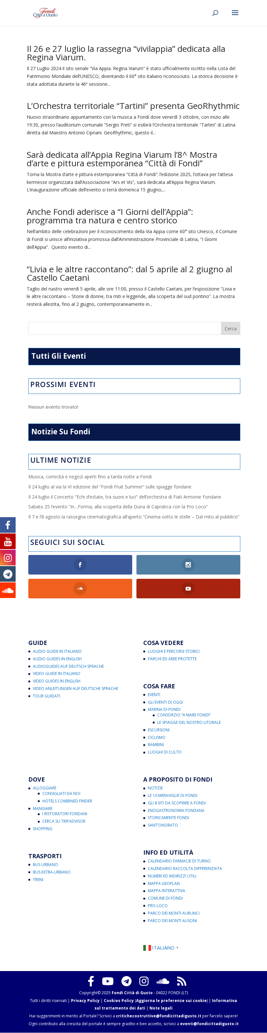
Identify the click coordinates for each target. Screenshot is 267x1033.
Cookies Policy (119, 1000)
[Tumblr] (126, 981)
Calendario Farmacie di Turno (179, 861)
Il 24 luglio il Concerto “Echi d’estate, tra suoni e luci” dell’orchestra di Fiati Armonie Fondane (124, 497)
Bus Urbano (45, 864)
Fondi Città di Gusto (132, 993)
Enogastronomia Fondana (176, 810)
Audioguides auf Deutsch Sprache (68, 666)
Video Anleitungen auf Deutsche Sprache (75, 688)
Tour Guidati (46, 696)
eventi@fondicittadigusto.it (209, 1023)
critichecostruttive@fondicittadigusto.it (158, 1016)
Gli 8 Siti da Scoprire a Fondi (177, 803)
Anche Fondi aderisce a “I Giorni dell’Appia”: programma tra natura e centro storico (110, 216)
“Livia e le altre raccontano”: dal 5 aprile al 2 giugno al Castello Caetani (129, 273)
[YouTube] (108, 981)
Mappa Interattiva (166, 890)
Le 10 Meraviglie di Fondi (172, 795)
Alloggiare (44, 788)
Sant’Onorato (163, 825)
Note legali (161, 1008)
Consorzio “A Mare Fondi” (184, 715)
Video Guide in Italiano (56, 673)
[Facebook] (91, 981)
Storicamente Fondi (168, 817)
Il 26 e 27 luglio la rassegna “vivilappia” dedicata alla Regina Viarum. (126, 53)
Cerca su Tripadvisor (63, 821)
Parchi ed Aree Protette (172, 659)
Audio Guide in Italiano (57, 651)
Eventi (154, 694)
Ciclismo (156, 737)
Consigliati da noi (61, 793)
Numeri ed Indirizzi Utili (172, 876)
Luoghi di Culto (165, 752)
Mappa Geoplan (164, 883)
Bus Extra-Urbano (52, 872)
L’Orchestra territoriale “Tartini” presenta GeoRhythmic (133, 106)
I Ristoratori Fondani (64, 813)
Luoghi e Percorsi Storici (174, 651)
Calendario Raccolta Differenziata (185, 868)
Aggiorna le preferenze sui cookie (171, 1000)
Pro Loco (158, 905)
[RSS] (181, 981)
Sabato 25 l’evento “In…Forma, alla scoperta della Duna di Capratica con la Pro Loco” (118, 506)
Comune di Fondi (165, 898)
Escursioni (159, 730)
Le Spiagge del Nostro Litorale (189, 722)
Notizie (155, 788)
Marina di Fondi (164, 709)
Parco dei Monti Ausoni (172, 920)
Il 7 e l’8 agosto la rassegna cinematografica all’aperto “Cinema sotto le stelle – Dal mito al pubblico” (133, 517)
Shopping (42, 828)
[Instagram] (143, 981)
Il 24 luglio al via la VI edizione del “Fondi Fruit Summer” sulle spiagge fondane (109, 487)
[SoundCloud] (162, 981)
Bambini (156, 744)
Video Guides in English (56, 681)
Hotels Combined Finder (67, 801)
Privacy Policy (85, 1000)
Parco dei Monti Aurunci (174, 913)
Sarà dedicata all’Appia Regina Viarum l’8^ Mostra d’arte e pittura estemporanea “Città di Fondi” (122, 159)
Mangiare (42, 808)
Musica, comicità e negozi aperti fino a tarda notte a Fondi (90, 476)
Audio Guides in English (57, 659)
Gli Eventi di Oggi (165, 702)
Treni (38, 879)
